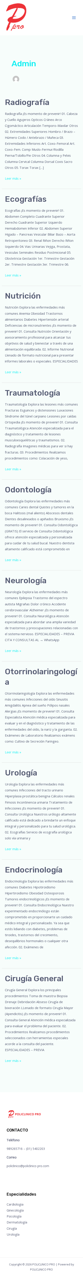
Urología (21, 772)
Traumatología (32, 393)
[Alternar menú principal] (74, 17)
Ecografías (25, 199)
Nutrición (23, 296)
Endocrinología (33, 869)
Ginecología (15, 1210)
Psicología (14, 1216)
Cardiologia (15, 1204)
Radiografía (27, 102)
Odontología (28, 489)
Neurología (25, 580)
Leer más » (13, 178)
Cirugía (12, 1228)
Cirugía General (34, 978)
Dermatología (17, 1222)
